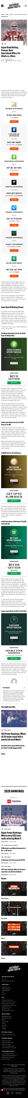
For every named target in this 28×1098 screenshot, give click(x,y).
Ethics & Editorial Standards (8, 981)
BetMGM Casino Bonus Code (8, 1034)
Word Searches (5, 898)
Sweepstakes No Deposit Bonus (9, 1055)
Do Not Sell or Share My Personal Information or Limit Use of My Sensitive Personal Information (14, 1089)
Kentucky (4, 1027)
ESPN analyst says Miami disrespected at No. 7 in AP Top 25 (13, 849)
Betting (3, 994)
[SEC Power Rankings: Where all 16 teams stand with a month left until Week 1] (14, 718)
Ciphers (3, 938)
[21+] (7, 1093)
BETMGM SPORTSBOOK (14, 109)
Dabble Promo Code (6, 1007)
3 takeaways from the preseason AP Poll (13, 860)
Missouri (4, 1020)
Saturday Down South (8, 976)
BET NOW (14, 121)
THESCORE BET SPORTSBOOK (14, 135)
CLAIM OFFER (14, 363)
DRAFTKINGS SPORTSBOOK (14, 161)
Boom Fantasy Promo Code (8, 1003)
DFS (3, 992)
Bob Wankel (10, 59)
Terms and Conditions (20, 1064)
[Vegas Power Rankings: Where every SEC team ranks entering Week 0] (14, 818)
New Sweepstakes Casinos (8, 1053)
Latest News (5, 984)
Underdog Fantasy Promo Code (9, 1005)
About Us (4, 979)
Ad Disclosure (4, 16)
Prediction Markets (7, 1038)
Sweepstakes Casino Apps (8, 1057)
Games (3, 754)
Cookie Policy (14, 1066)
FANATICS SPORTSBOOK (14, 187)
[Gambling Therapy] (18, 1093)
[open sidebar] (2, 6)
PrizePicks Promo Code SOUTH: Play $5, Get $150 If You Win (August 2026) (13, 747)
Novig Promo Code (6, 1044)
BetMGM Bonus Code (7, 1016)
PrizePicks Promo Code (7, 1000)
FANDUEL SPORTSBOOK (14, 212)
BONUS (14, 111)
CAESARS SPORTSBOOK (14, 238)
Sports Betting (6, 1014)
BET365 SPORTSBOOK (14, 263)
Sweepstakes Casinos (8, 1051)
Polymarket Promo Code (7, 1042)
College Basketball (6, 988)
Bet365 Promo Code (6, 1018)
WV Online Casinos (7, 1032)
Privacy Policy (10, 1064)
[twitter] (24, 688)
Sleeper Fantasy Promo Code (8, 1001)
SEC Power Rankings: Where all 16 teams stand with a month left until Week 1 (13, 736)
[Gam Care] (12, 1093)
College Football (5, 987)
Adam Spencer (4, 862)
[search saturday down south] (26, 6)
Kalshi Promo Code (6, 1040)
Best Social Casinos (6, 1059)
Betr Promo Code (6, 1008)
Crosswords (4, 918)
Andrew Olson (4, 841)
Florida (3, 1023)
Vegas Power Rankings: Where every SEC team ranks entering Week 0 (11, 835)
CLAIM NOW (14, 189)
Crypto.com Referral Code (8, 1046)
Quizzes (3, 958)
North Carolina (5, 1021)
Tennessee (4, 1025)
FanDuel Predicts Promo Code (9, 1047)
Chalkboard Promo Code (7, 1010)
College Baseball (5, 990)
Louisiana (4, 1028)
